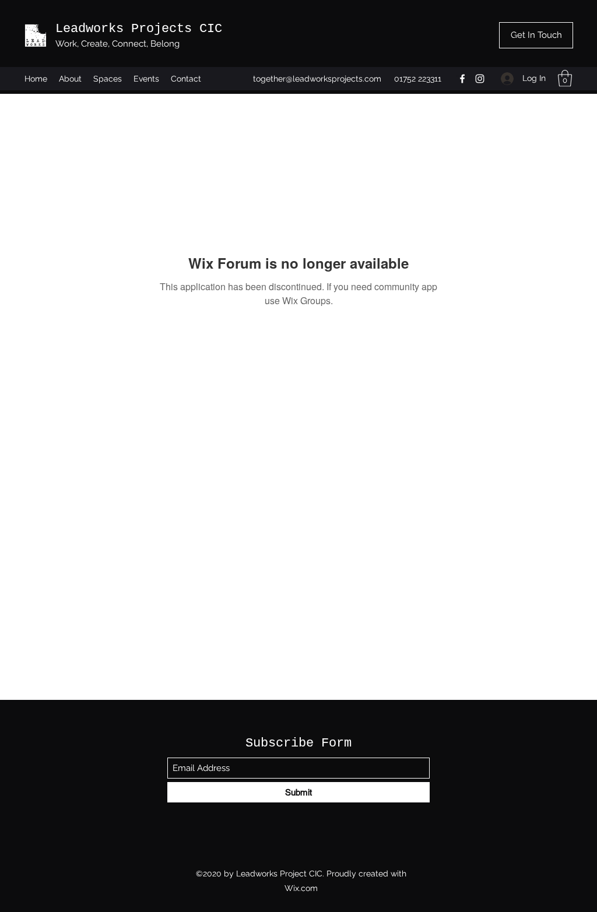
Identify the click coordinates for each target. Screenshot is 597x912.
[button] (565, 78)
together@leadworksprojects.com (317, 78)
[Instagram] (480, 78)
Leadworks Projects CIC (138, 29)
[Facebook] (462, 78)
